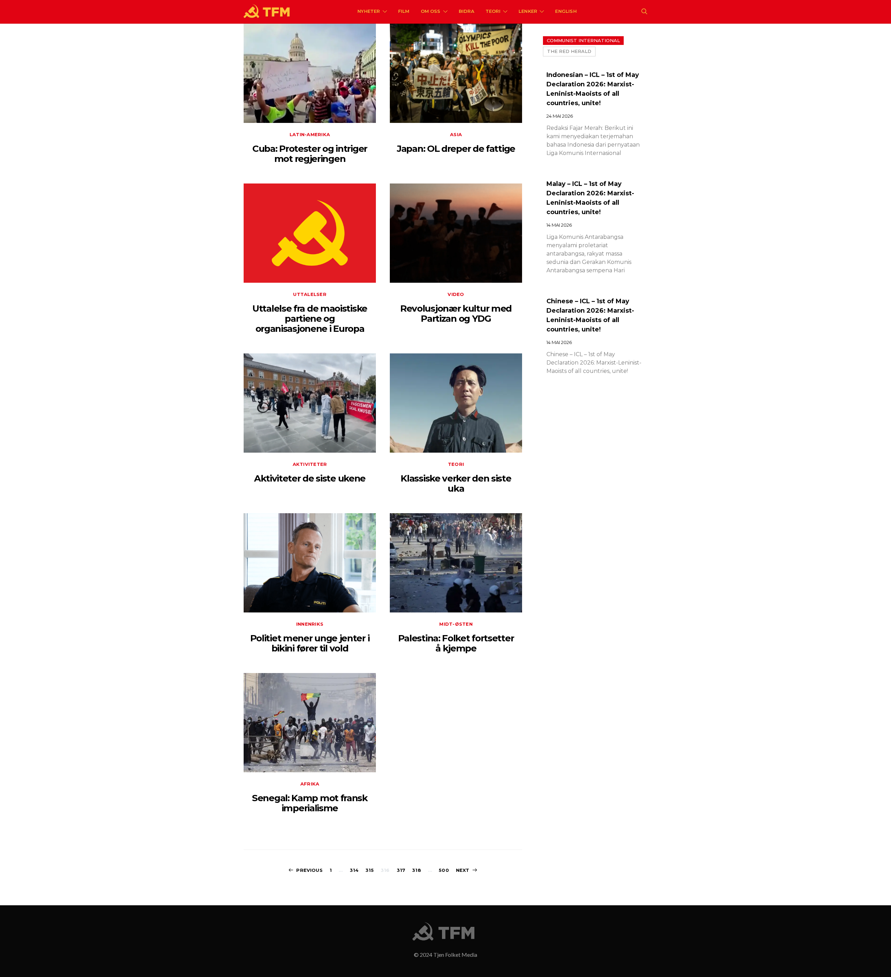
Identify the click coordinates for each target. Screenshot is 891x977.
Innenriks (309, 624)
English (565, 11)
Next (463, 870)
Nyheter (368, 11)
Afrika (310, 784)
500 (444, 870)
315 (369, 870)
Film (404, 11)
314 (354, 870)
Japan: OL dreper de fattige (456, 148)
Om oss (431, 11)
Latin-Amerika (310, 134)
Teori (493, 11)
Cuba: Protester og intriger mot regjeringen (309, 153)
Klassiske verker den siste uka (456, 483)
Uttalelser (309, 294)
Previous (309, 870)
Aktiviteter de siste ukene (309, 478)
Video (456, 294)
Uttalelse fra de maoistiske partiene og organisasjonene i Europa (309, 319)
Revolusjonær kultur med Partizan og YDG (456, 313)
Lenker (528, 11)
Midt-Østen (456, 624)
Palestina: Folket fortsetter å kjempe (456, 643)
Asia (456, 134)
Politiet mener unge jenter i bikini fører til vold (310, 643)
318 (416, 870)
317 (401, 870)
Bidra (466, 11)
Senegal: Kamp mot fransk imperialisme (310, 803)
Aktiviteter (310, 464)
